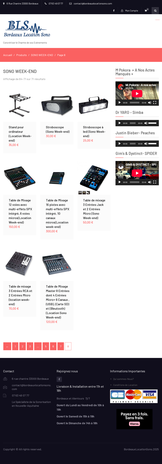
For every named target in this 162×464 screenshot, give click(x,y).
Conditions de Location (125, 385)
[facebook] (59, 379)
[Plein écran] (154, 102)
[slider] (152, 123)
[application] (137, 93)
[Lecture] (119, 102)
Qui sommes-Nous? (123, 379)
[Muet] (149, 102)
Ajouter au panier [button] (19, 105)
